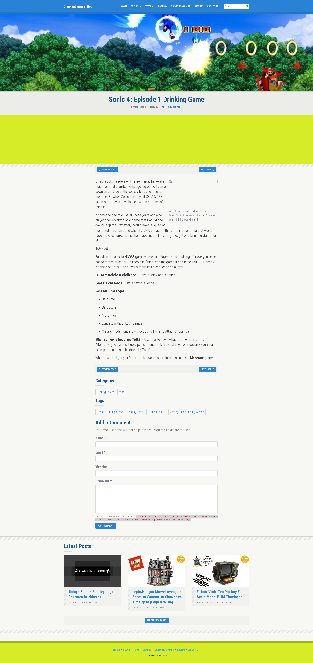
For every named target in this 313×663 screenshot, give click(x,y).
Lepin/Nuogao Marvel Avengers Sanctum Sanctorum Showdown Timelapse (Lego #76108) (157, 597)
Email (100, 452)
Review (198, 6)
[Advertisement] (156, 139)
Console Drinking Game (110, 412)
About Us (212, 6)
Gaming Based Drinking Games (187, 412)
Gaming (162, 6)
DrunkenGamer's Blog (78, 6)
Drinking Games (180, 6)
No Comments (172, 107)
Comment (103, 481)
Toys (148, 6)
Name (100, 438)
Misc (121, 392)
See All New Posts (156, 620)
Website (101, 467)
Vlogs (135, 6)
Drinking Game (135, 412)
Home (123, 6)
